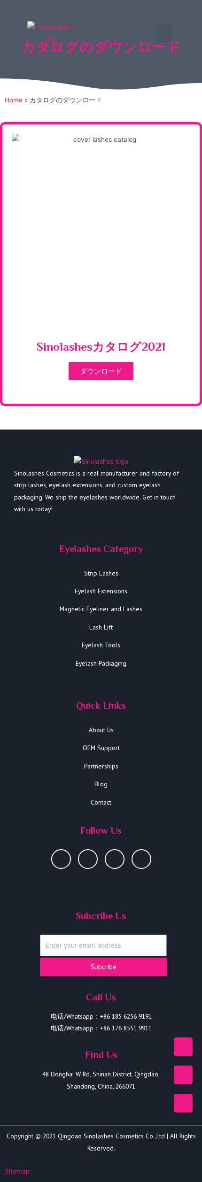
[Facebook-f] (114, 859)
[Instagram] (61, 859)
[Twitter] (141, 859)
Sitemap (17, 1171)
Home (14, 100)
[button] (164, 33)
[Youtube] (88, 859)
